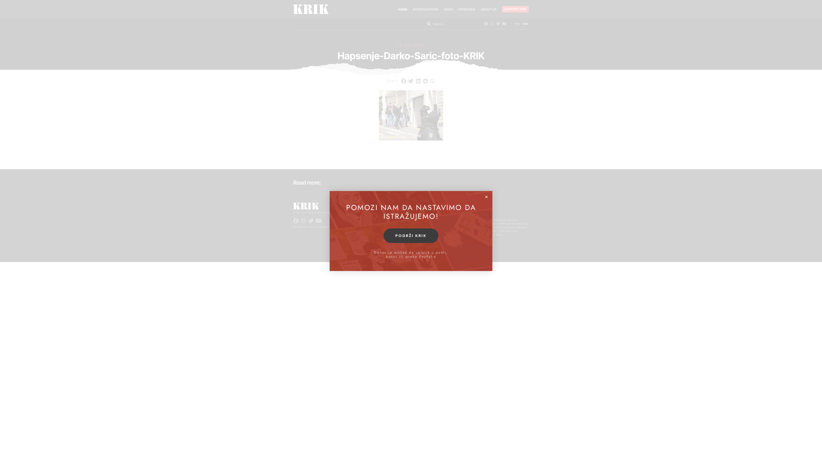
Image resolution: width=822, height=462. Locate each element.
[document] (411, 231)
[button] (486, 196)
